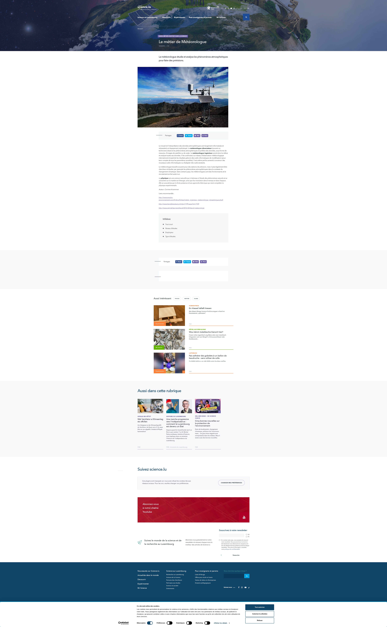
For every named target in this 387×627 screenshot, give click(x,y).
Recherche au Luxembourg (175, 575)
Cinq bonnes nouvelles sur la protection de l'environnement (207, 423)
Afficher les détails (220, 623)
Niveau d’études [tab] (171, 228)
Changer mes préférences (231, 483)
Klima (196, 298)
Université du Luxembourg (178, 447)
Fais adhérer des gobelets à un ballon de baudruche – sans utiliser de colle (208, 357)
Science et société (172, 586)
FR (248, 8)
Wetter (186, 298)
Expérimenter (179, 17)
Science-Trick (194, 306)
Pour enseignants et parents (200, 17)
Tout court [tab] (169, 224)
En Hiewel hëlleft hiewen (200, 308)
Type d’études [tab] (170, 236)
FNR (168, 46)
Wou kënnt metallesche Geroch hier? (206, 332)
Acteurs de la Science (173, 577)
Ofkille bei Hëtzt (144, 416)
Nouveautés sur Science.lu (148, 571)
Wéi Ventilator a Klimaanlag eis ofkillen (150, 420)
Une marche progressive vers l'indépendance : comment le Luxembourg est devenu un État (178, 423)
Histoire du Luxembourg (176, 416)
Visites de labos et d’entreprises (205, 580)
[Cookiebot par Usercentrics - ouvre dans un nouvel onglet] (123, 623)
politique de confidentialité (232, 549)
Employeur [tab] (169, 232)
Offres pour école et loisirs (203, 577)
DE (245, 8)
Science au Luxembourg (147, 17)
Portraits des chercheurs (174, 580)
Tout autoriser (260, 607)
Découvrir (166, 17)
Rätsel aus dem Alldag (197, 329)
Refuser (260, 620)
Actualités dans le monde (148, 575)
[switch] (169, 623)
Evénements (170, 588)
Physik (177, 298)
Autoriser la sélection (259, 614)
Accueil (247, 29)
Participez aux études (173, 583)
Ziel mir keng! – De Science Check (205, 417)
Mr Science (221, 17)
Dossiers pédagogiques (203, 583)
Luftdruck (193, 353)
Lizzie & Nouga (200, 575)
